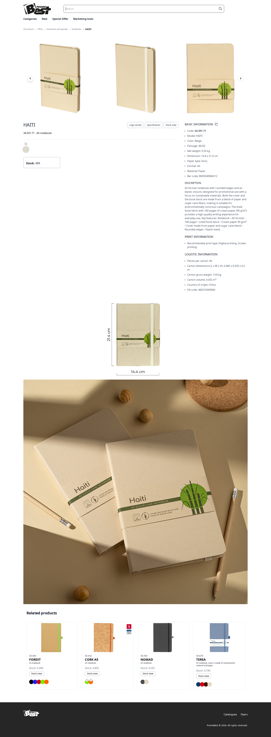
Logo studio (135, 124)
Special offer (60, 19)
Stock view (171, 124)
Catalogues (230, 714)
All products (28, 29)
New (44, 19)
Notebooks (76, 29)
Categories (30, 19)
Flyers (244, 714)
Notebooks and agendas (57, 29)
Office (40, 29)
